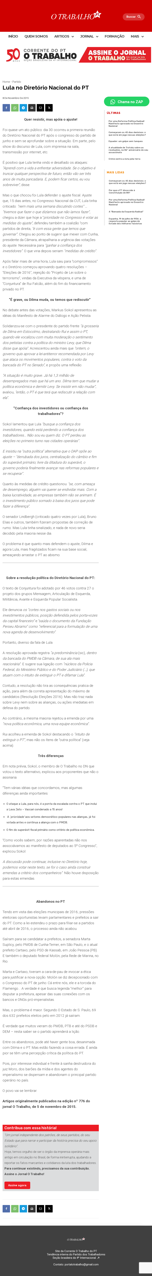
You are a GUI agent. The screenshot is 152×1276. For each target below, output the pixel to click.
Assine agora (17, 1185)
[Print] (32, 107)
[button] (134, 16)
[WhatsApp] (15, 107)
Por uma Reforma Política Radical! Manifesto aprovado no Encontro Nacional (126, 123)
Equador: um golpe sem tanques (126, 141)
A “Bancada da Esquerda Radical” (126, 212)
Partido (16, 81)
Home (6, 81)
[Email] (40, 107)
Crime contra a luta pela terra (124, 159)
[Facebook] (6, 107)
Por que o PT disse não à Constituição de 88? (122, 191)
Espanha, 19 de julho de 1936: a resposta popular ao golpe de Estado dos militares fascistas (125, 221)
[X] (49, 107)
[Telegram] (23, 107)
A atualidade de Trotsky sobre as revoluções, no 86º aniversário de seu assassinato (128, 150)
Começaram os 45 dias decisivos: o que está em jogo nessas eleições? (127, 133)
